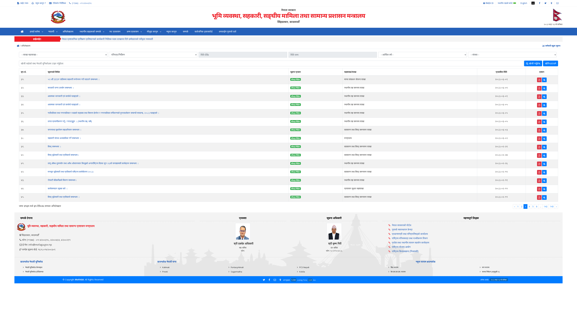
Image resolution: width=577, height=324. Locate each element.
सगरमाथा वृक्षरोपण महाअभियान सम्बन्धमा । (64, 129)
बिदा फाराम (394, 267)
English (523, 3)
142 (545, 206)
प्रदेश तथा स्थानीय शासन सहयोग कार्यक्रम (410, 242)
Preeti (165, 271)
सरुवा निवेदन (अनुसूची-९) (490, 271)
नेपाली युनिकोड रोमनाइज (33, 267)
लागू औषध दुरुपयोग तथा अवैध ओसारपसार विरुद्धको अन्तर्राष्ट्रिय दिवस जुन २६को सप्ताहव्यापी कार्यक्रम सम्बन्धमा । (93, 163)
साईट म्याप (24, 3)
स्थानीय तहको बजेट (505, 3)
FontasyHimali (237, 267)
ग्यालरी (51, 31)
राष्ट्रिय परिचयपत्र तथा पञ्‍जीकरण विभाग (410, 238)
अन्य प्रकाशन (133, 31)
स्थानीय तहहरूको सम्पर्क (90, 31)
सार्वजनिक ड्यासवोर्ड (203, 31)
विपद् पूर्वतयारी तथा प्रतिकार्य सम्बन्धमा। (63, 154)
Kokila (302, 271)
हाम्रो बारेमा (35, 31)
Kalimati (165, 267)
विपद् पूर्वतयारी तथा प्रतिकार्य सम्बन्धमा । (64, 196)
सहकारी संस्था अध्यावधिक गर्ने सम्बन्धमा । (64, 138)
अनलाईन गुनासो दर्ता (227, 31)
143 (552, 206)
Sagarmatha (236, 271)
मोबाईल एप (489, 3)
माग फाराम (485, 267)
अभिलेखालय (68, 31)
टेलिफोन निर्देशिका (59, 3)
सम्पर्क (185, 31)
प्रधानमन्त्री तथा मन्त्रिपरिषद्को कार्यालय (410, 234)
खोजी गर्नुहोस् (534, 63)
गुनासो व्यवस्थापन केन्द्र (402, 229)
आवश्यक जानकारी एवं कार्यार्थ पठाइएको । (64, 96)
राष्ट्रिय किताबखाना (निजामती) (405, 251)
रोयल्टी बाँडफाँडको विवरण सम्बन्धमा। (62, 180)
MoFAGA (79, 279)
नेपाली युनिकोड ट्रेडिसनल (34, 271)
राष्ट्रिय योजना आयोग (401, 247)
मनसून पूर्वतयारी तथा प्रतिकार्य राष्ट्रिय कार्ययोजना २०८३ (70, 171)
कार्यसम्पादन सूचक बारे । (58, 188)
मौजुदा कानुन (152, 31)
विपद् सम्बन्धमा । (54, 146)
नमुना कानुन (171, 31)
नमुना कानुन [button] (39, 3)
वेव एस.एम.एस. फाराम (398, 271)
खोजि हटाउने (550, 63)
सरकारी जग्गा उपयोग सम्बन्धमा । (61, 87)
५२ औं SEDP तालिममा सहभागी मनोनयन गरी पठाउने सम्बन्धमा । (74, 79)
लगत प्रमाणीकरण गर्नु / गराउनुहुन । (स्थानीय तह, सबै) (70, 121)
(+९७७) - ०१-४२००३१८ (82, 3)
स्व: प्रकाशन (114, 31)
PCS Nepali (304, 267)
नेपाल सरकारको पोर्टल (401, 225)
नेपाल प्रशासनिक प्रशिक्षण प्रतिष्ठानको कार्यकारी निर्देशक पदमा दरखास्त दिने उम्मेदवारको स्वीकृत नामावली (107, 39)
